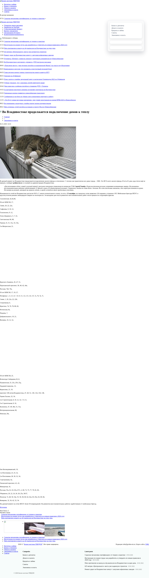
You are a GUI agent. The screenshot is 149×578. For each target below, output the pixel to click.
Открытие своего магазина (13, 25)
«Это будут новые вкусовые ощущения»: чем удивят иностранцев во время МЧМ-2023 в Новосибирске (40, 100)
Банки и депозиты (10, 6)
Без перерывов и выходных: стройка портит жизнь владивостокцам (27, 103)
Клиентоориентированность (14, 34)
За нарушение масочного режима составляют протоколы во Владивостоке (29, 90)
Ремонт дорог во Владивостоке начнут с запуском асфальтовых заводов (29, 55)
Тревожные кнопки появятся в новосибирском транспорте (24, 93)
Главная (7, 117)
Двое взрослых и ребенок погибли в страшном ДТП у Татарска (26, 86)
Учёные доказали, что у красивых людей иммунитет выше (24, 83)
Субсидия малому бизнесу (13, 29)
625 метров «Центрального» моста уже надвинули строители (25, 52)
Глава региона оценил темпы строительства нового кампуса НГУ (26, 72)
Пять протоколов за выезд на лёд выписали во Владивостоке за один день (29, 48)
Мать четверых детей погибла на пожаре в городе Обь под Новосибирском (30, 107)
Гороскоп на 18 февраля (12, 76)
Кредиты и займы (10, 4)
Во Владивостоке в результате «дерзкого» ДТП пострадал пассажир (27, 62)
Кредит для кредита (11, 31)
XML (147, 544)
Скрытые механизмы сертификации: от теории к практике (24, 18)
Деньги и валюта (10, 8)
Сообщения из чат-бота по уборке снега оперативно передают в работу (28, 96)
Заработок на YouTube (11, 27)
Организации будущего (12, 33)
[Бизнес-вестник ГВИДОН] (10, 1)
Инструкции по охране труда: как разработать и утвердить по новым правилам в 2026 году (35, 45)
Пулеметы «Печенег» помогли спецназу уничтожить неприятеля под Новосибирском (33, 59)
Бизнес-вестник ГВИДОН (33, 544)
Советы (6, 11)
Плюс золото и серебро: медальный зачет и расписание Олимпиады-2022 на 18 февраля (34, 79)
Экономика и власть (11, 10)
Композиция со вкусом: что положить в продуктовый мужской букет (28, 69)
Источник (3, 507)
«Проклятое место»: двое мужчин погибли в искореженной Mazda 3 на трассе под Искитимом (37, 65)
